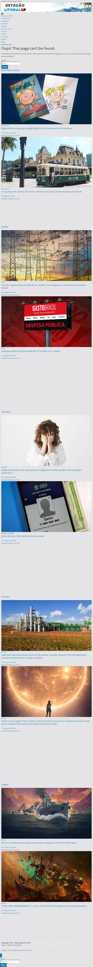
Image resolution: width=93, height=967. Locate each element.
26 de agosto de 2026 (8, 292)
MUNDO (5, 596)
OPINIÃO (5, 411)
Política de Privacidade (64, 943)
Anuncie (35, 946)
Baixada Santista (7, 16)
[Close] (1, 955)
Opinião (4, 39)
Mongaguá (5, 21)
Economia (4, 37)
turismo (4, 31)
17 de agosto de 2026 (8, 133)
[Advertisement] (46, 213)
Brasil (3, 282)
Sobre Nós (36, 943)
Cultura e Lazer (6, 29)
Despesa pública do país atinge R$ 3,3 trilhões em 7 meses (30, 351)
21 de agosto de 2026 (8, 356)
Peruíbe (4, 26)
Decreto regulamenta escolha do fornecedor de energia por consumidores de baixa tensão (43, 286)
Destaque (4, 533)
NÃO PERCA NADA (10, 70)
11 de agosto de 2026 (8, 728)
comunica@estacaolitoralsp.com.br (20, 950)
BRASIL (4, 226)
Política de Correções (48, 946)
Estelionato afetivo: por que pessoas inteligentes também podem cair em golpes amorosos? (41, 471)
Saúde (3, 34)
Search (3, 60)
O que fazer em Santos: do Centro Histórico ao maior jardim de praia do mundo (41, 191)
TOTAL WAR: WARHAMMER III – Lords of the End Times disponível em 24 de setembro (44, 905)
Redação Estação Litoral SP (10, 135)
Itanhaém (4, 24)
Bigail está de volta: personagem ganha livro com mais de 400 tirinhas (36, 128)
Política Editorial (47, 943)
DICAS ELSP (5, 126)
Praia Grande (5, 18)
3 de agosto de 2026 (8, 196)
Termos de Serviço (63, 946)
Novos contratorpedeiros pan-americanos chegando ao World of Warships (39, 842)
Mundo (3, 652)
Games (3, 840)
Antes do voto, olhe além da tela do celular (22, 536)
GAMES (5, 784)
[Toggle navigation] (2, 13)
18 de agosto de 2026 (8, 662)
